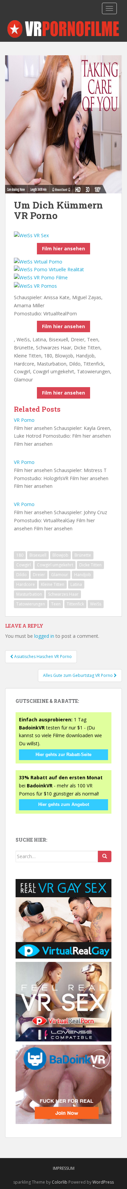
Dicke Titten (90, 565)
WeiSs (95, 604)
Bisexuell (37, 555)
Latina (76, 584)
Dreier (39, 574)
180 (19, 555)
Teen (56, 604)
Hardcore (25, 584)
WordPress (103, 1182)
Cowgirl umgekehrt (55, 565)
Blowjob (60, 555)
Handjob (82, 574)
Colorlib (59, 1182)
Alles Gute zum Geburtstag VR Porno (78, 675)
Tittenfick (75, 604)
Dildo (21, 574)
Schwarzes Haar (63, 594)
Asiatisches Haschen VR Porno (42, 656)
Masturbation (29, 594)
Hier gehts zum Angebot (63, 804)
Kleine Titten (52, 584)
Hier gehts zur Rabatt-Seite (63, 754)
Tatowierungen (30, 604)
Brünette (83, 555)
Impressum (64, 1168)
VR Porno (24, 420)
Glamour (59, 574)
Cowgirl (23, 565)
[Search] (104, 856)
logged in (44, 636)
